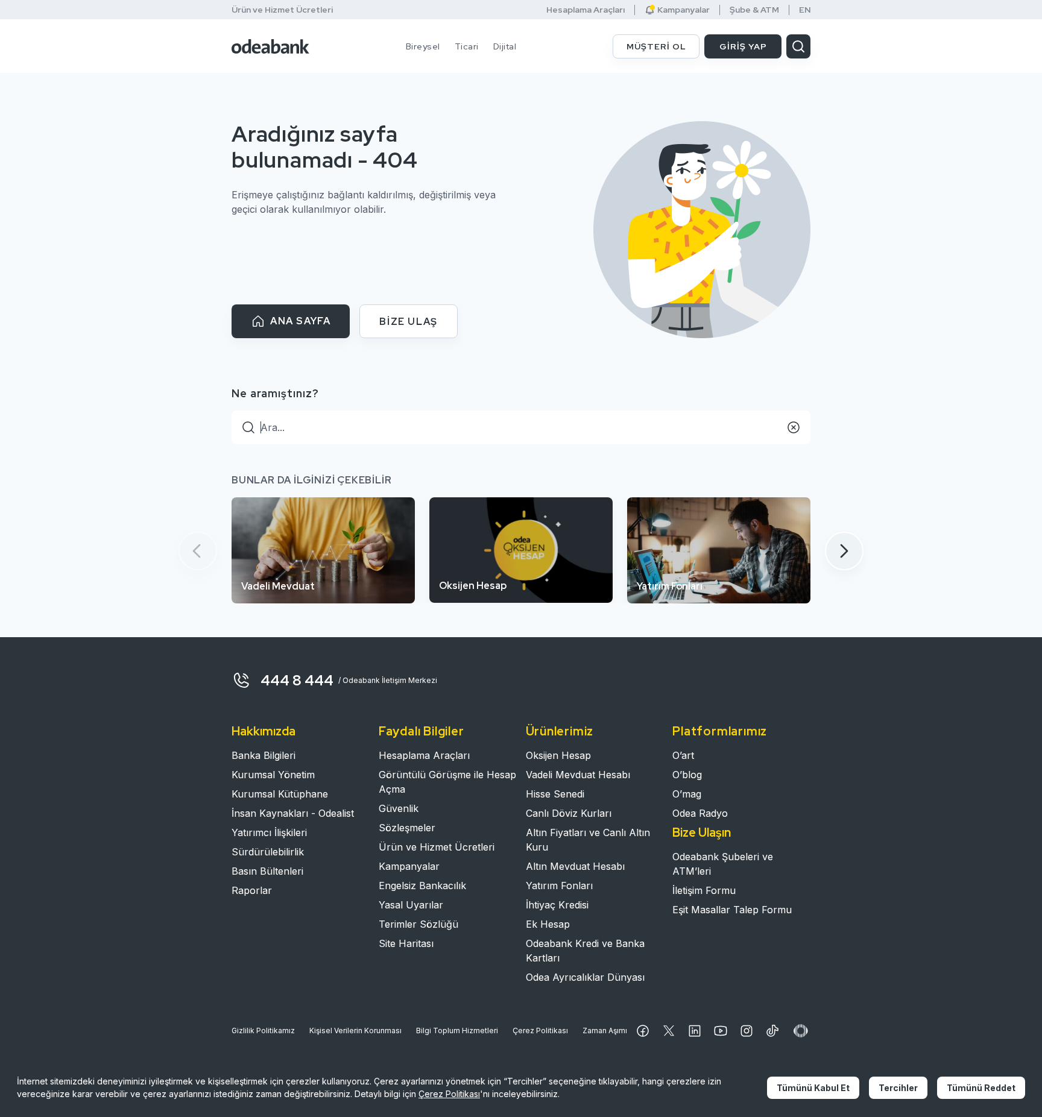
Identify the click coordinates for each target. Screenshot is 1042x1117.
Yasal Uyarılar (411, 905)
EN (805, 10)
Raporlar (252, 890)
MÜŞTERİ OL (656, 46)
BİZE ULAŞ (408, 321)
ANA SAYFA (300, 321)
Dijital (505, 46)
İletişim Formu (704, 890)
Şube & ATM (754, 10)
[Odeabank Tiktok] (772, 1031)
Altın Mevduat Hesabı (575, 866)
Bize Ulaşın (701, 832)
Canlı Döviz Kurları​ (568, 813)
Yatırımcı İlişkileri (269, 832)
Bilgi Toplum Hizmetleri (457, 1030)
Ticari (467, 46)
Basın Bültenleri (267, 871)
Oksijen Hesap (558, 755)
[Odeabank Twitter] (669, 1031)
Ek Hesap (548, 924)
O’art (683, 755)
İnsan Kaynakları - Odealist (293, 813)
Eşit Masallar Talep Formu (732, 910)
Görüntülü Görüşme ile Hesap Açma (447, 782)
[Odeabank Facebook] (643, 1031)
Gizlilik (263, 1030)
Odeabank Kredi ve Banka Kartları (585, 950)
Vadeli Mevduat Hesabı (578, 775)
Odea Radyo (700, 813)
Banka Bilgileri (263, 755)
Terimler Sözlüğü (418, 924)
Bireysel (423, 46)
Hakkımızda (263, 731)
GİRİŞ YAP (743, 46)
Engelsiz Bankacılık (422, 885)
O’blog (687, 775)
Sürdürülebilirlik (268, 852)
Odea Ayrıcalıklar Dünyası (585, 977)
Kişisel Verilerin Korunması (355, 1030)
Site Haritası (406, 943)
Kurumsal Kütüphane (280, 794)
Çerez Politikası (540, 1030)
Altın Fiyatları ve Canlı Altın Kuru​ (588, 839)
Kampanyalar (409, 866)
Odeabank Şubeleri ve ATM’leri (722, 864)
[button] (844, 551)
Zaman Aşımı (605, 1030)
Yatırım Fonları (559, 885)
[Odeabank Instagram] (746, 1031)
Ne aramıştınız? (275, 393)
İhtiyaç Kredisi (557, 905)
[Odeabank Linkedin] (694, 1031)
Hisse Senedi (555, 794)
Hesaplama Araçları (585, 10)
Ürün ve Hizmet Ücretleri (282, 9)
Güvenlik (398, 808)
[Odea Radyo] (800, 1031)
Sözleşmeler (407, 828)
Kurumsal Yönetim (273, 775)
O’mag (686, 794)
